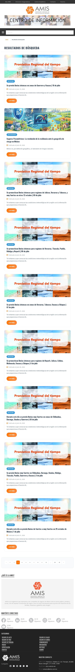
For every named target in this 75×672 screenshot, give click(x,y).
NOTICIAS (42, 647)
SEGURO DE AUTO (7, 637)
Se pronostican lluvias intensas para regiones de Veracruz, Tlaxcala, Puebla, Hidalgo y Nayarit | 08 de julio (36, 250)
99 (59, 562)
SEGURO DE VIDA (6, 640)
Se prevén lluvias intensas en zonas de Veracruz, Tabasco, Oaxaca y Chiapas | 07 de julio (36, 306)
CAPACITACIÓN (6, 647)
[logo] (11, 657)
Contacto (53, 2)
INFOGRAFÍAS (43, 645)
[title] (10, 666)
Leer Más (12, 101)
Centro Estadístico (40, 2)
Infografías (12, 134)
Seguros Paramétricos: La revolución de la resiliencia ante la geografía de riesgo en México (35, 140)
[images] (37, 590)
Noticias (11, 81)
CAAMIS (41, 650)
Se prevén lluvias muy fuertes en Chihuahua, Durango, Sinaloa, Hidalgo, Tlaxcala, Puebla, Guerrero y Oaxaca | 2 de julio (34, 474)
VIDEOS (4, 645)
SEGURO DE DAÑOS (44, 640)
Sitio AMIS (8, 2)
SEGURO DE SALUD (44, 637)
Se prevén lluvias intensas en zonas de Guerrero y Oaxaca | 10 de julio (33, 85)
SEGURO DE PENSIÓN (7, 642)
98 (54, 562)
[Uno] (37, 10)
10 (46, 562)
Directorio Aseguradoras (23, 2)
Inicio (6, 39)
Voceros (62, 2)
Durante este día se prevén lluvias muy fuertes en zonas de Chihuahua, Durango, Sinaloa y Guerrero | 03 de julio (34, 418)
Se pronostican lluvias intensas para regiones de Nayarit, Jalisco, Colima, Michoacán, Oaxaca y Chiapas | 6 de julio (35, 362)
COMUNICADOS (43, 642)
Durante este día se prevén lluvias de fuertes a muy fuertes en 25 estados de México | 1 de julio (36, 530)
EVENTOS (4, 650)
